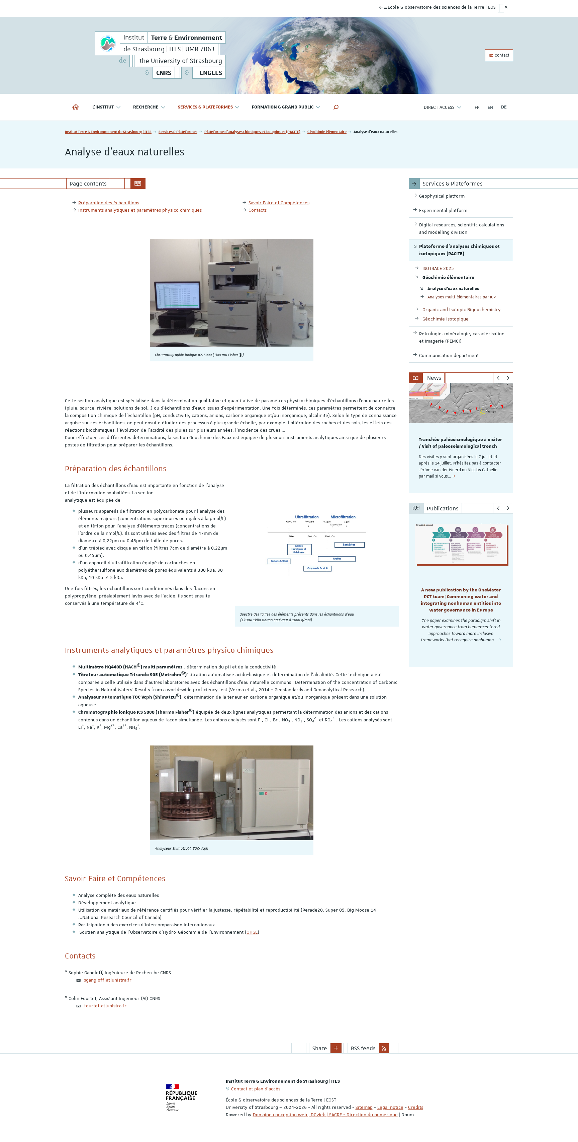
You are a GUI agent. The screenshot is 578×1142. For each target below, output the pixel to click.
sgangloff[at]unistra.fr (107, 980)
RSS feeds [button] (363, 1048)
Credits (415, 1107)
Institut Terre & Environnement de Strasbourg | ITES (108, 131)
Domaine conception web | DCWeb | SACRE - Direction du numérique (325, 1115)
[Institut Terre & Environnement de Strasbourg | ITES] (107, 43)
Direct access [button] (439, 107)
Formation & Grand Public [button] (282, 107)
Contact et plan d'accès (255, 1089)
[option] (461, 438)
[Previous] (498, 377)
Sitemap (364, 1107)
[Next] (508, 377)
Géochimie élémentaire (327, 131)
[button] (336, 107)
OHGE (252, 932)
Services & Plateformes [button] (205, 107)
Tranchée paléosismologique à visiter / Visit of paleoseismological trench (460, 443)
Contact (501, 55)
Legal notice (390, 1107)
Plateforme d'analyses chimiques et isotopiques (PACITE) (252, 131)
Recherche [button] (146, 107)
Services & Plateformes (178, 131)
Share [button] (319, 1048)
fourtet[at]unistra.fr (105, 1006)
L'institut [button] (103, 107)
